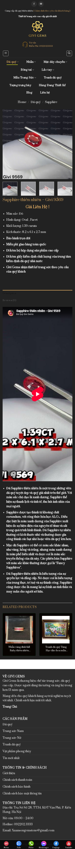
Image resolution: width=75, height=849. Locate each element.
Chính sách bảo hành (16, 787)
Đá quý (11, 62)
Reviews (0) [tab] (9, 300)
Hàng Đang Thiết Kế (52, 85)
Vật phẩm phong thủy (17, 751)
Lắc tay (47, 69)
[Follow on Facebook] (34, 4)
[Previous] (8, 144)
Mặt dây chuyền (54, 62)
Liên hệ (45, 92)
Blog (29, 92)
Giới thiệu (9, 773)
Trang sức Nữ (12, 738)
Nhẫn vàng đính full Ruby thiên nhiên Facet (19, 648)
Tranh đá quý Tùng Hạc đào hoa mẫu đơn (55, 648)
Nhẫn (29, 62)
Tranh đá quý (53, 77)
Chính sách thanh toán (17, 780)
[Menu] (6, 53)
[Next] (66, 144)
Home (22, 102)
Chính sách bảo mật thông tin (22, 793)
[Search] (69, 53)
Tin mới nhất (11, 758)
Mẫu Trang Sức (23, 77)
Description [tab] (9, 293)
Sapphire (51, 102)
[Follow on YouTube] (41, 4)
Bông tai (26, 69)
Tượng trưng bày (20, 85)
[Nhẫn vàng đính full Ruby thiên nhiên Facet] (19, 629)
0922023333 (46, 46)
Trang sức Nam (13, 731)
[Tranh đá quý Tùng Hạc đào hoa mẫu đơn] (56, 629)
